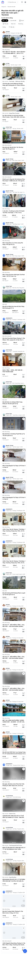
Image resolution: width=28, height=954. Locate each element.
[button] (25, 951)
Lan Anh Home (9, 795)
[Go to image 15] (19, 301)
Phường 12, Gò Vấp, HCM (16, 33)
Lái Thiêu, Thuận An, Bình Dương (19, 829)
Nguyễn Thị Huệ (9, 159)
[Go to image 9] (14, 301)
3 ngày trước (9, 287)
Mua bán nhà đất (11, 6)
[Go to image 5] (11, 428)
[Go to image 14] (18, 301)
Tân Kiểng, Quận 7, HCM (17, 224)
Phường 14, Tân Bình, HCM (19, 892)
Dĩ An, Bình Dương (17, 797)
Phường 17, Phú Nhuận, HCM (18, 319)
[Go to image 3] (14, 110)
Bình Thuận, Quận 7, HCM (18, 160)
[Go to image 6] (12, 428)
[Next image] (24, 41)
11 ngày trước (9, 797)
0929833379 (9, 318)
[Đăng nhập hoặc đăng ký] (25, 2)
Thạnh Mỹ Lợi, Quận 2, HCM (18, 415)
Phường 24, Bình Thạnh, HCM (19, 765)
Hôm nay (8, 33)
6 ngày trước (9, 574)
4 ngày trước (9, 510)
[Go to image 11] (16, 428)
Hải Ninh (8, 31)
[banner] (2, 2)
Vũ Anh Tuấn (9, 127)
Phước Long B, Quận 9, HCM (18, 574)
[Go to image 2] (13, 110)
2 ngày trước (9, 128)
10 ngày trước (9, 765)
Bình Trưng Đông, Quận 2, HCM (18, 383)
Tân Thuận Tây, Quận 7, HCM (18, 192)
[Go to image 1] (8, 428)
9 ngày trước (9, 701)
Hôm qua (8, 65)
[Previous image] (4, 41)
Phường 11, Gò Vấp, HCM (17, 733)
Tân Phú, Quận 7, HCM (16, 65)
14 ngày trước (9, 924)
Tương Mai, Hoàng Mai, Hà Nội (18, 351)
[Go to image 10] (15, 428)
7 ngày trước (9, 606)
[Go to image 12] (17, 428)
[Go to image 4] (14, 237)
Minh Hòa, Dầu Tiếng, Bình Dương (18, 287)
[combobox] (13, 2)
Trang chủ (3, 6)
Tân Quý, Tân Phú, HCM (17, 128)
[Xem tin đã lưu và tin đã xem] (22, 2)
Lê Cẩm (7, 63)
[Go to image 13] (17, 301)
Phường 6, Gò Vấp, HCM (17, 606)
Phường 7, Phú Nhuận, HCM (19, 510)
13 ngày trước (9, 892)
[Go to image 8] (13, 301)
